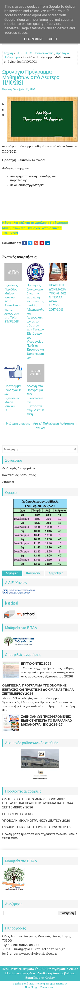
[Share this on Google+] (36, 243)
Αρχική (8, 53)
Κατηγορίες (33, 573)
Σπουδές (8, 482)
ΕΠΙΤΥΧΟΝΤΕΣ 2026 (36, 663)
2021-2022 (24, 53)
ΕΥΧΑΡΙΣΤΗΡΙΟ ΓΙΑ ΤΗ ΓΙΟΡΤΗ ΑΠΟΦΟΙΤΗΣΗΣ (36, 827)
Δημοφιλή (12, 573)
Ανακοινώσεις (43, 53)
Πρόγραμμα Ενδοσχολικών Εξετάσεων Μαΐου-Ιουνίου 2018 (12, 398)
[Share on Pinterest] (42, 243)
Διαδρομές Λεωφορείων (18, 468)
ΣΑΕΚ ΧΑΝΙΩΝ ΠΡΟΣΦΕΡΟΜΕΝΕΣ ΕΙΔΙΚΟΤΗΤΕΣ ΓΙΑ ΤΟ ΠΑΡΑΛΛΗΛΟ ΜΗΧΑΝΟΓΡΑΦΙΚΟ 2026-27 (46, 720)
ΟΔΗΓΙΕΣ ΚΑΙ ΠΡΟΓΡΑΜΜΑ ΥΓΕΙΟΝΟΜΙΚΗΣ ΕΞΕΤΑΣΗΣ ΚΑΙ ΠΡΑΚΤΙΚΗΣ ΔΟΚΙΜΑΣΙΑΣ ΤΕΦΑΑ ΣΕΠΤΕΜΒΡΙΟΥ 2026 (38, 689)
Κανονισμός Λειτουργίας (19, 475)
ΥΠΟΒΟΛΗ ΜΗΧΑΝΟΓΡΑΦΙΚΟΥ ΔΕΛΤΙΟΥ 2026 (36, 820)
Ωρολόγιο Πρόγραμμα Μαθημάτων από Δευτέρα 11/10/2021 (31, 77)
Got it (53, 39)
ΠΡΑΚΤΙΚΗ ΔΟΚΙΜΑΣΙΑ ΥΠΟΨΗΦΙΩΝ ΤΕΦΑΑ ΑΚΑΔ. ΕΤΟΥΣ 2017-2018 (57, 297)
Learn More (33, 39)
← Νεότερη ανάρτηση (17, 423)
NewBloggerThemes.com (40, 987)
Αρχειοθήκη (55, 573)
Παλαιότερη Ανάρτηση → (60, 423)
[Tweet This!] (30, 243)
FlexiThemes (36, 983)
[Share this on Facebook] (24, 243)
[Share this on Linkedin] (47, 243)
